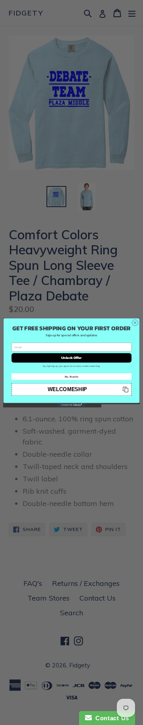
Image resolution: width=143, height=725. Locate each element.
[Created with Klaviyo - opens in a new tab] (71, 405)
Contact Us (110, 718)
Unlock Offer (71, 357)
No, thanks (72, 376)
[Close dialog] (135, 323)
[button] (71, 389)
